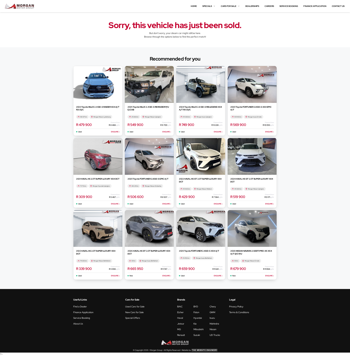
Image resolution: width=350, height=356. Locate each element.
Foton (196, 312)
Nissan (213, 329)
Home (194, 6)
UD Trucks (215, 335)
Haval (180, 317)
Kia (194, 323)
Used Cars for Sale (135, 306)
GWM (212, 312)
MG (179, 329)
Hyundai (197, 317)
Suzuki (196, 335)
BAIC (180, 306)
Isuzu (212, 317)
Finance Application (314, 6)
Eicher (180, 312)
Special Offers (132, 317)
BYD (195, 306)
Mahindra (214, 323)
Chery (213, 306)
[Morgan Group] (19, 6)
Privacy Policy (236, 306)
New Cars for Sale (134, 312)
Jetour (180, 323)
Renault (181, 335)
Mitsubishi (198, 329)
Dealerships (252, 6)
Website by (199, 350)
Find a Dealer (80, 306)
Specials (207, 6)
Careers (269, 6)
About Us (78, 323)
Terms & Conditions (239, 312)
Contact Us (338, 6)
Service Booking (288, 6)
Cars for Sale (228, 6)
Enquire (115, 132)
